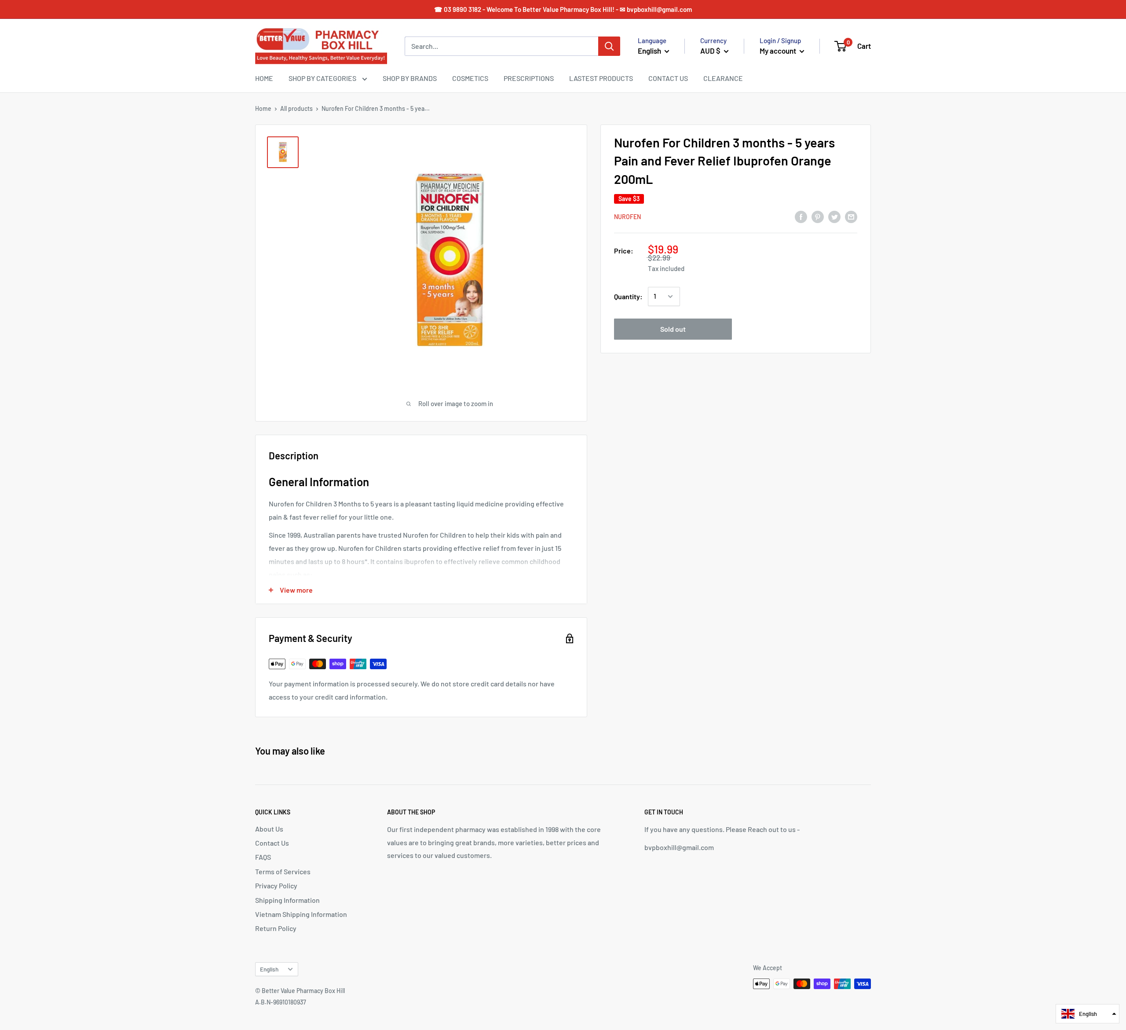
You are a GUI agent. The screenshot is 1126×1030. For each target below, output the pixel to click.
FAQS (263, 857)
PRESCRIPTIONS (529, 78)
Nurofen (627, 217)
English (269, 969)
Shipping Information (287, 900)
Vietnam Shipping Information (301, 914)
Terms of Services (283, 871)
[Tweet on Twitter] (834, 216)
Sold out (673, 329)
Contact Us (272, 843)
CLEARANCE (723, 78)
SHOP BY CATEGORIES (323, 78)
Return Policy (275, 928)
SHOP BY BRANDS (410, 78)
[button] (1087, 1013)
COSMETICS (470, 78)
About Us (269, 829)
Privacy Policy (276, 885)
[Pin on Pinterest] (818, 216)
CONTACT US (668, 78)
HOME (264, 78)
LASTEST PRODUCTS (601, 78)
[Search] (609, 46)
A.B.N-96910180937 (280, 1002)
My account (778, 50)
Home (263, 108)
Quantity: (628, 296)
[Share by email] (851, 216)
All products (296, 108)
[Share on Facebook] (801, 216)
